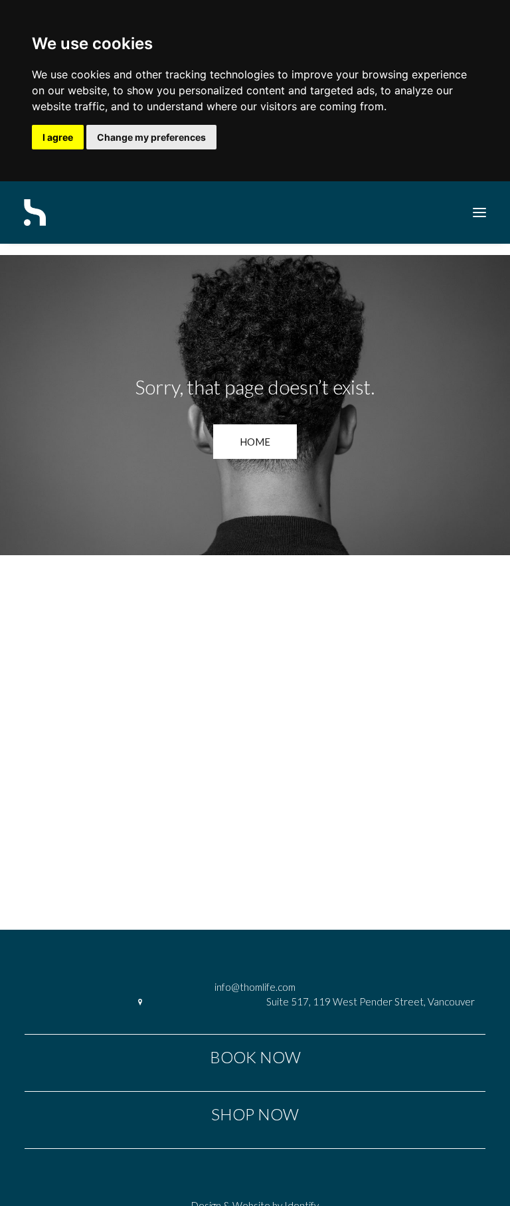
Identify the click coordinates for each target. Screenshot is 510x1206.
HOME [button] (255, 442)
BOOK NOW (255, 1057)
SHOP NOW (255, 1114)
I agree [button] (57, 137)
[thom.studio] (35, 212)
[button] (479, 212)
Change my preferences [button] (151, 137)
